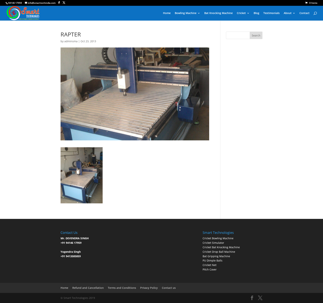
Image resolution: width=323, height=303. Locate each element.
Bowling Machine (185, 13)
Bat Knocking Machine (218, 13)
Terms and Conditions (122, 288)
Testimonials (271, 13)
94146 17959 (15, 2)
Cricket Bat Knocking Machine (221, 247)
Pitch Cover (210, 269)
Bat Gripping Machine (216, 256)
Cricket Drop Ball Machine (219, 251)
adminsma (71, 41)
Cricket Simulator (213, 242)
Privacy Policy (149, 288)
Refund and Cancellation (88, 288)
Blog (256, 13)
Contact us (169, 288)
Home (167, 13)
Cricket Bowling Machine (218, 238)
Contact (304, 13)
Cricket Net (209, 265)
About (288, 13)
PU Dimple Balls (212, 260)
